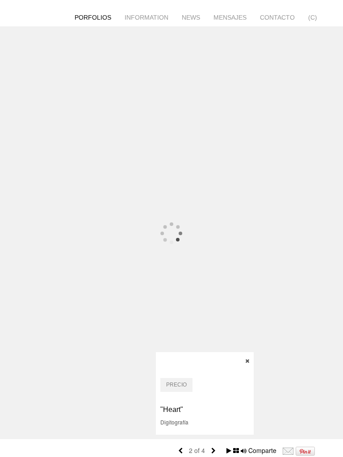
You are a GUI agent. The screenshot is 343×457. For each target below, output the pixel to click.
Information (146, 17)
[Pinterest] (305, 450)
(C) (312, 17)
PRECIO (176, 385)
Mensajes (230, 17)
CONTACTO (277, 17)
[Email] (288, 450)
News (191, 17)
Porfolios (93, 17)
